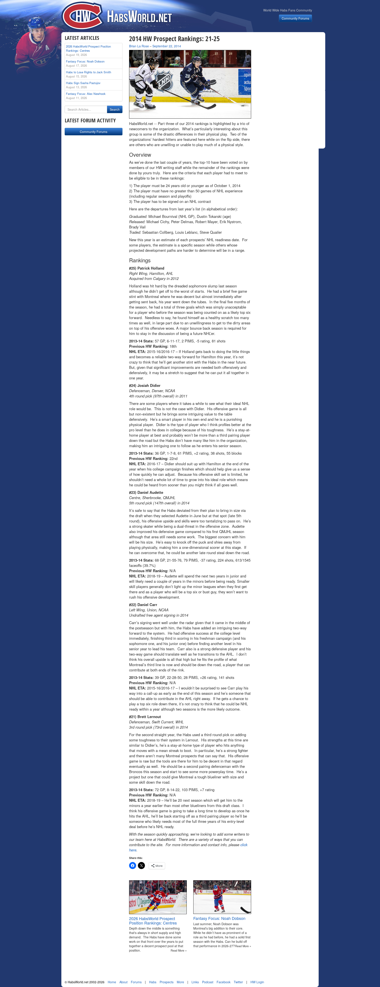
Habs (152, 982)
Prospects (167, 982)
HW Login (257, 982)
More (180, 982)
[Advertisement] (291, 62)
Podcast (207, 982)
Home (112, 982)
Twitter (238, 982)
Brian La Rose (139, 46)
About (123, 982)
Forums (136, 982)
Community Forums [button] (295, 18)
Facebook (223, 982)
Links (195, 982)
